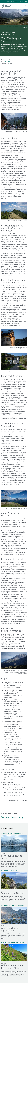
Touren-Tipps (5, 817)
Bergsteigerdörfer (17, 817)
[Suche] (21, 6)
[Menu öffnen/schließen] (25, 6)
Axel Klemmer (7, 61)
